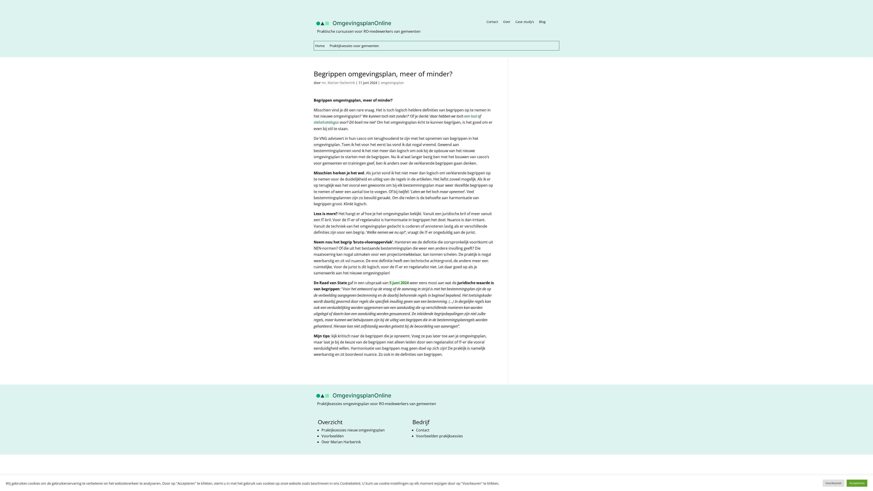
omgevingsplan (392, 82)
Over (506, 22)
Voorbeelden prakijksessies (440, 435)
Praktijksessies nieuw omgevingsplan (353, 430)
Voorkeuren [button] (833, 483)
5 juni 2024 (399, 282)
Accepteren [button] (857, 483)
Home (320, 46)
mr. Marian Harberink (338, 82)
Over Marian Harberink (341, 441)
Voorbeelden (332, 435)
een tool (470, 116)
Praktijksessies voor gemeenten (354, 46)
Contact (492, 22)
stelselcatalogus (326, 122)
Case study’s (524, 22)
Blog (542, 22)
